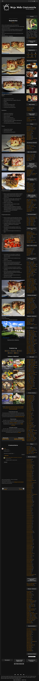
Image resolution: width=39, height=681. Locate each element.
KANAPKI (28, 219)
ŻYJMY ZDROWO (29, 139)
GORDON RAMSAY (29, 633)
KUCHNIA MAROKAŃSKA (30, 531)
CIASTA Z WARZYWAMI (29, 409)
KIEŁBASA (32, 219)
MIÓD (30, 272)
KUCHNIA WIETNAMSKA (30, 567)
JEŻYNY (27, 339)
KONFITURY (28, 146)
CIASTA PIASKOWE (29, 404)
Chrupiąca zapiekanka (32, 101)
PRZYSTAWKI (28, 614)
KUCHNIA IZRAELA (29, 510)
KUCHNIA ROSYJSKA (29, 548)
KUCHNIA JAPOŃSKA (29, 512)
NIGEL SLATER (33, 641)
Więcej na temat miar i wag (19, 416)
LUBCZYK (28, 271)
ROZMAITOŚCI (28, 615)
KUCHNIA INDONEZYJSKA (30, 504)
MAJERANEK (32, 271)
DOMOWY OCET (29, 598)
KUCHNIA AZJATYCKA (33, 234)
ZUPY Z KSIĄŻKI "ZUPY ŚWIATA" (30, 119)
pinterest (28, 57)
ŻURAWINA (31, 353)
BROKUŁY (32, 360)
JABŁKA (27, 338)
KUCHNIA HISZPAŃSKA (29, 501)
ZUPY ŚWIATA (28, 120)
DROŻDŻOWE (28, 302)
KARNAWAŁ (28, 605)
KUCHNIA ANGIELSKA (29, 467)
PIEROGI (28, 206)
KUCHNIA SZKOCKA (29, 558)
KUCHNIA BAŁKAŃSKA (29, 475)
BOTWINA (28, 360)
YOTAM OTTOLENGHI (29, 650)
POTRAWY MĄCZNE (32, 207)
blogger (35, 54)
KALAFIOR (34, 367)
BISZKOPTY (31, 397)
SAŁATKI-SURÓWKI (29, 133)
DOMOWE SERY (29, 154)
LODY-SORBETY (28, 156)
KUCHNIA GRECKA (29, 252)
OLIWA (27, 188)
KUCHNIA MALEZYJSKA (29, 530)
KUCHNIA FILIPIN (29, 494)
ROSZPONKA (28, 281)
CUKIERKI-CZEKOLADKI (29, 424)
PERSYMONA (32, 346)
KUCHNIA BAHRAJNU (29, 474)
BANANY (32, 332)
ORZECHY (19, 407)
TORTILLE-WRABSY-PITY (29, 309)
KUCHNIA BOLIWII (29, 481)
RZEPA (27, 380)
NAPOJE (28, 322)
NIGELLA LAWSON (29, 642)
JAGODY (31, 338)
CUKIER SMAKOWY (29, 423)
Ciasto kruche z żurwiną (19, 380)
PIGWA (27, 347)
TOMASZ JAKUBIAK (29, 649)
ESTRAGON (28, 264)
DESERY (4, 407)
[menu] (2, 1)
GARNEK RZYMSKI (29, 172)
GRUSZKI (31, 337)
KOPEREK (28, 184)
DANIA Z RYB (28, 249)
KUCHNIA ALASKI (29, 462)
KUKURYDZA (34, 372)
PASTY (31, 188)
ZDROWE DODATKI (14, 409)
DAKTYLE (28, 336)
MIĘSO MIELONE (33, 450)
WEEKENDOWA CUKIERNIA (30, 440)
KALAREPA (28, 368)
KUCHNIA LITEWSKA (29, 526)
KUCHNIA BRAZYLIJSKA (29, 483)
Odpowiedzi (6, 455)
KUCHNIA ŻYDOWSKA (29, 575)
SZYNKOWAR (33, 174)
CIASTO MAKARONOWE (29, 415)
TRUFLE (33, 383)
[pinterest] (31, 1)
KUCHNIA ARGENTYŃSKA (30, 468)
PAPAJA (28, 346)
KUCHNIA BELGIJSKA (29, 476)
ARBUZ (27, 331)
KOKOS (31, 267)
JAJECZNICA (28, 155)
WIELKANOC (28, 619)
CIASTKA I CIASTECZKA (29, 410)
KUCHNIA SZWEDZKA (29, 560)
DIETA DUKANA (28, 127)
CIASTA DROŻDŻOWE (29, 401)
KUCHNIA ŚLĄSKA (29, 573)
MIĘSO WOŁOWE (29, 452)
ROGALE (27, 308)
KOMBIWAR (34, 173)
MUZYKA (32, 107)
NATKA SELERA (28, 274)
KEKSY (27, 431)
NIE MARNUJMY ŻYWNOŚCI (30, 187)
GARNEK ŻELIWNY (29, 173)
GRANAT (28, 337)
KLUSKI (30, 200)
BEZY (27, 397)
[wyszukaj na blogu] (37, 1)
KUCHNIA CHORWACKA (29, 487)
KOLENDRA (28, 268)
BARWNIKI (32, 396)
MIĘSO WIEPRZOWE (29, 451)
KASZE (27, 234)
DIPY (27, 182)
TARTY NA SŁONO (29, 208)
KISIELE (31, 431)
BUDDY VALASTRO (29, 629)
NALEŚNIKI (28, 205)
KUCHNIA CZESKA (29, 489)
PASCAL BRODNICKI (29, 643)
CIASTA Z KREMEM (29, 407)
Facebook (11, 422)
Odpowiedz (23, 454)
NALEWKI (31, 321)
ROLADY (34, 437)
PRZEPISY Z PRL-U (29, 132)
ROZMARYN (32, 281)
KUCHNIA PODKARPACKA (30, 544)
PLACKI (27, 207)
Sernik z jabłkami (7, 391)
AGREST (28, 330)
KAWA (27, 321)
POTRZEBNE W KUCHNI (29, 612)
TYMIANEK (33, 287)
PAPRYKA (28, 376)
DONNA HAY (33, 629)
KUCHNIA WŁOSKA (29, 236)
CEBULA (34, 361)
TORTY (33, 439)
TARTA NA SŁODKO (29, 439)
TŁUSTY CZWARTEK (29, 618)
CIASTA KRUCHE (12, 406)
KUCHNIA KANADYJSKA (29, 517)
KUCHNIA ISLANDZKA (29, 509)
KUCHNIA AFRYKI (29, 460)
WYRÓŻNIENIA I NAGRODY (30, 620)
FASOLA (27, 365)
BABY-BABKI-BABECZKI (30, 395)
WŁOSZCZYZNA (28, 387)
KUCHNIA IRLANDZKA (29, 508)
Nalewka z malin (32, 93)
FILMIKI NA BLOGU (29, 599)
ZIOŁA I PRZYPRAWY (32, 289)
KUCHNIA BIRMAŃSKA (29, 479)
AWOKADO (34, 331)
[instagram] (29, 1)
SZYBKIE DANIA (29, 242)
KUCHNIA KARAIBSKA (29, 518)
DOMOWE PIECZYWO (29, 301)
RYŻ (30, 241)
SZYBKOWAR (28, 174)
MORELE (35, 343)
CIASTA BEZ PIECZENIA (29, 400)
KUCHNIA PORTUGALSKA (30, 546)
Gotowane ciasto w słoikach (7, 368)
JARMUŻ (34, 265)
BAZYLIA (28, 261)
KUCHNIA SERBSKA (29, 551)
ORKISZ (27, 241)
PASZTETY (31, 222)
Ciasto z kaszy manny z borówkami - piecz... (19, 368)
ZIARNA (34, 242)
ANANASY (31, 330)
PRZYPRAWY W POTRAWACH (30, 189)
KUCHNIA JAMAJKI (29, 511)
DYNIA (31, 336)
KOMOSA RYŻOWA (33, 268)
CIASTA (9, 406)
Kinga (5, 448)
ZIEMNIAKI (28, 389)
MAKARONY (28, 237)
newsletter (32, 57)
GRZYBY (31, 366)
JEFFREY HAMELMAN (29, 636)
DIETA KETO (33, 127)
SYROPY (34, 324)
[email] (34, 1)
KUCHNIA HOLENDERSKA (30, 502)
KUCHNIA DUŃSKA (29, 490)
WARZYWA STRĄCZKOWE (30, 386)
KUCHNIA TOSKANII (29, 562)
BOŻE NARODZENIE (29, 591)
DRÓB (32, 447)
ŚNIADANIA (28, 160)
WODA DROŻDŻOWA (29, 310)
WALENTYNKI (34, 618)
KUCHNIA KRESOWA (29, 523)
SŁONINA (31, 453)
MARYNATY (32, 146)
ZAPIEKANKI (31, 190)
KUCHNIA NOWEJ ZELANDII (30, 539)
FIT (30, 130)
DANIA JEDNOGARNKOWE (30, 248)
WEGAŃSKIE (28, 134)
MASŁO (33, 156)
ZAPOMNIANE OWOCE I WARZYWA (31, 288)
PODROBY (34, 452)
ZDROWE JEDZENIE (29, 138)
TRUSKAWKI (32, 350)
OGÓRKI (27, 374)
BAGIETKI (28, 297)
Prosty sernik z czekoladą (7, 380)
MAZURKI (34, 433)
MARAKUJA (28, 343)
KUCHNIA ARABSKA (29, 459)
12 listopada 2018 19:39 (8, 458)
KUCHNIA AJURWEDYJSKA (30, 131)
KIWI (31, 340)
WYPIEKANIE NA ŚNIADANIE (30, 585)
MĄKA (14, 407)
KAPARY (32, 266)
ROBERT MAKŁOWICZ (29, 647)
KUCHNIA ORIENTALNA (29, 540)
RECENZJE (33, 614)
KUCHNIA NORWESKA (29, 538)
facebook (28, 54)
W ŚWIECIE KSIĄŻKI (29, 110)
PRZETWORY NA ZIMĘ (29, 148)
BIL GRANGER (33, 628)
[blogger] (32, 1)
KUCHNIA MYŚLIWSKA (29, 536)
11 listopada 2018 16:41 (6, 449)
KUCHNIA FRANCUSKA (29, 495)
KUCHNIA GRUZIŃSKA (29, 497)
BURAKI (27, 361)
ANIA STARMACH (29, 628)
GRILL (30, 218)
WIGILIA (33, 619)
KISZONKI (31, 145)
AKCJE (27, 583)
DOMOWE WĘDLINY (29, 171)
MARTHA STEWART (29, 640)
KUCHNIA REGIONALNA (29, 547)
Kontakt (19, 432)
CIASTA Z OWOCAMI (29, 408)
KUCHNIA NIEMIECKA (29, 537)
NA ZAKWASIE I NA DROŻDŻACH (30, 304)
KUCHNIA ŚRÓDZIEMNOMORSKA (31, 574)
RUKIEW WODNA (29, 282)
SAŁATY (27, 285)
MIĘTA (34, 272)
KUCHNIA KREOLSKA (29, 522)
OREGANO (28, 275)
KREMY (32, 117)
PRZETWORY (28, 147)
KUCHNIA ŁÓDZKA (29, 204)
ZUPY (27, 118)
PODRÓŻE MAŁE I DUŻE (30, 108)
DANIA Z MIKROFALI (29, 593)
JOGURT (32, 155)
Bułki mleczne (32, 77)
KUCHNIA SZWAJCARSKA (30, 559)
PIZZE (31, 206)
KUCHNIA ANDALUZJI (29, 466)
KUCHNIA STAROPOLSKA (30, 555)
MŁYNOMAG (28, 238)
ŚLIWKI (27, 353)
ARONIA (31, 331)
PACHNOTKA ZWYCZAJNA (30, 278)
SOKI (30, 324)
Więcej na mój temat (32, 37)
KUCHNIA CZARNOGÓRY (29, 488)
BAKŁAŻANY (32, 359)
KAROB (12, 407)
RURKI (27, 438)
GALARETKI (6, 407)
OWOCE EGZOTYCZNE (29, 345)
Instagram (15, 422)
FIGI (34, 336)
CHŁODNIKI (28, 117)
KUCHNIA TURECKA (29, 565)
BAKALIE (13, 22)
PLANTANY (31, 347)
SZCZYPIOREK (28, 287)
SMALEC (28, 453)
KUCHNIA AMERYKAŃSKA (30, 465)
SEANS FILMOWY (29, 109)
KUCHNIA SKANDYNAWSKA (30, 553)
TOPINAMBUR (28, 383)
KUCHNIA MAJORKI (29, 529)
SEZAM (31, 285)
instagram (31, 54)
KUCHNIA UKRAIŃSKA (29, 566)
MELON (31, 343)
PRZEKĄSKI (28, 279)
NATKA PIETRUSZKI (29, 273)
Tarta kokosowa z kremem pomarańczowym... (7, 402)
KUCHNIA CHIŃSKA (29, 235)
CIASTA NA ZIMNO (17, 406)
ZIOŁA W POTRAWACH (29, 191)
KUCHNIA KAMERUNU (29, 516)
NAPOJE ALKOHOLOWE (29, 323)
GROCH (27, 366)
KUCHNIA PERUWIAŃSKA (30, 543)
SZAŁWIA (28, 286)
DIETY (27, 130)
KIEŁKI (34, 266)
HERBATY (35, 264)
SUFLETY (34, 438)
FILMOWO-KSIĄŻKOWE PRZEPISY (31, 600)
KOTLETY (28, 221)
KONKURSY (32, 605)
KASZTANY (28, 340)
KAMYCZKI (28, 107)
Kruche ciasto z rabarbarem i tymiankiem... (19, 402)
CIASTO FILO (28, 411)
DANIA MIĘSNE (28, 446)
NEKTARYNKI (28, 344)
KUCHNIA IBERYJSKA (29, 503)
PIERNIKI (32, 436)
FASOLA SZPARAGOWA (33, 365)
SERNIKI (30, 438)
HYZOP (27, 265)
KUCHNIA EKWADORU (29, 493)
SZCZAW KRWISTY (32, 286)
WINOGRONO (28, 351)
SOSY (27, 190)
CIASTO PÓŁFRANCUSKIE (30, 418)
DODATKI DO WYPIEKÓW (30, 183)
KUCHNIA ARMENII (29, 469)
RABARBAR (28, 350)
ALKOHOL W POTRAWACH (30, 318)
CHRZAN (32, 261)
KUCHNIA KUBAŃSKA (29, 524)
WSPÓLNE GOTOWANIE (29, 584)
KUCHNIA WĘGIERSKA (29, 568)
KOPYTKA (35, 200)
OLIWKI (34, 374)
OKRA (31, 374)
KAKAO (10, 407)
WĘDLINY (28, 175)
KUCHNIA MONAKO (29, 533)
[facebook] (28, 1)
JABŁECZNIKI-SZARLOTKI (29, 429)
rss (35, 57)
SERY (32, 615)
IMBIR (30, 265)
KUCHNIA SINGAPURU (29, 552)
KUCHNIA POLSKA (29, 201)
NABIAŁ (16, 407)
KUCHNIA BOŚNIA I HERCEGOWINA (31, 482)
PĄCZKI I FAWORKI (29, 437)
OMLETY (32, 159)
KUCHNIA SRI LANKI (29, 554)
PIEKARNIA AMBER (32, 583)
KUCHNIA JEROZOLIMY (29, 515)
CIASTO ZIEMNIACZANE (29, 422)
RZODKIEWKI (31, 380)
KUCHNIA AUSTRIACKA (29, 472)
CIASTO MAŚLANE (29, 416)
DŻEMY (28, 145)
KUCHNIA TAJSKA (29, 561)
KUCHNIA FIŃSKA (34, 494)
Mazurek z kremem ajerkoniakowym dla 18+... (19, 391)
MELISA (27, 272)
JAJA (32, 154)
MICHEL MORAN (29, 641)
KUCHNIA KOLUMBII (29, 519)
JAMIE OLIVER (28, 635)
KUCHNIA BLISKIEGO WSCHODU (31, 480)
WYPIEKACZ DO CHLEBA (30, 311)
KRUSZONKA (28, 432)
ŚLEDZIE (28, 225)
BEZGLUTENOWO (29, 126)
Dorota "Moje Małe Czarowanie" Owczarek (14, 457)
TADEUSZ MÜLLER (29, 648)
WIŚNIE (32, 351)
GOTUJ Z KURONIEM (29, 634)
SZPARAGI (28, 382)
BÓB (31, 361)
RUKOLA (33, 282)
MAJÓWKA (28, 607)
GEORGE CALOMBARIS (29, 632)
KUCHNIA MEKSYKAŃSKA (30, 532)
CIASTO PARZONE (29, 417)
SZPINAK (32, 382)
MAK (27, 433)
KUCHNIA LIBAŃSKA (29, 525)
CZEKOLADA (21, 406)
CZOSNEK (28, 364)
